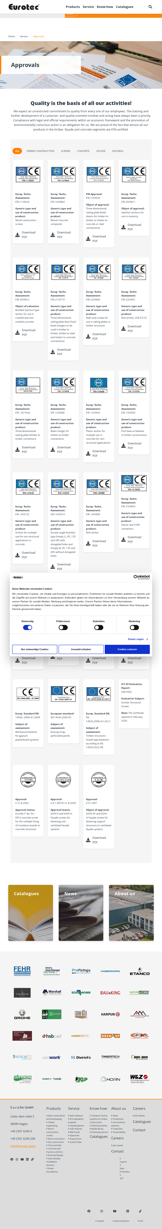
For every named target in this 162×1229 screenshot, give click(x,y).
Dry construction (55, 1142)
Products (53, 1108)
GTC (121, 1178)
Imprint (121, 1161)
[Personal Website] (32, 1159)
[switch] (63, 627)
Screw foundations (52, 1170)
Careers (117, 1138)
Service (24, 36)
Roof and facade (55, 1155)
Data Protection (121, 1170)
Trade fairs (117, 1128)
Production (117, 1119)
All (17, 151)
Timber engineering (51, 1124)
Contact (117, 1151)
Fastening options (99, 1132)
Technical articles (99, 1125)
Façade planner (76, 1125)
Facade (100, 151)
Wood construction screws (52, 1132)
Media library (97, 1128)
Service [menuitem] (88, 7)
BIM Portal (74, 1132)
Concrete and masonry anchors (54, 1150)
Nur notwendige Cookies (34, 649)
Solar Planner (75, 1128)
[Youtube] (22, 1159)
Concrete (83, 151)
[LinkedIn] (27, 1159)
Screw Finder (75, 1142)
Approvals (74, 1135)
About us (118, 1108)
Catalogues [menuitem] (124, 7)
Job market (117, 1145)
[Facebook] (11, 1159)
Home (11, 36)
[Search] (150, 6)
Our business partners (118, 1124)
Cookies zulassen (127, 649)
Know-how (98, 1108)
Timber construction (40, 151)
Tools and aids (54, 1145)
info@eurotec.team (23, 1146)
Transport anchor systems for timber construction (99, 1119)
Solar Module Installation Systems (53, 1162)
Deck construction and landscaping (55, 1117)
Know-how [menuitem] (105, 7)
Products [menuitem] (73, 7)
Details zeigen (136, 639)
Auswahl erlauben (81, 649)
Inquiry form (75, 1138)
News (115, 1115)
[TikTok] (140, 1211)
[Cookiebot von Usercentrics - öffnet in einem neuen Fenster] (136, 577)
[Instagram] (17, 1159)
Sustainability (118, 1132)
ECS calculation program (76, 1121)
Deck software (76, 1115)
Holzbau (117, 151)
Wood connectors (56, 1138)
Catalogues (99, 1136)
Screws (65, 151)
